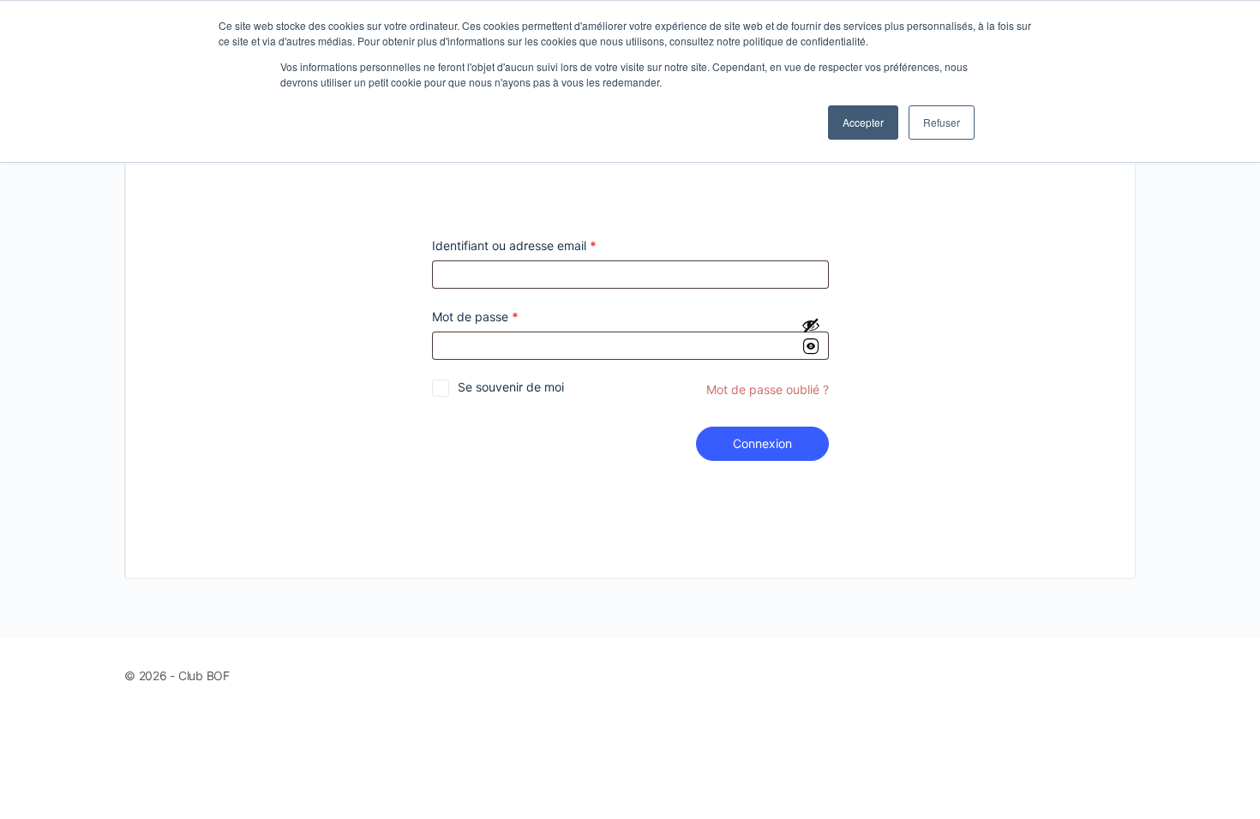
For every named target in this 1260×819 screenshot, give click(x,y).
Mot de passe (475, 316)
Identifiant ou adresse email (514, 245)
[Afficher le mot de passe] (810, 336)
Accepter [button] (863, 122)
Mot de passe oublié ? (767, 389)
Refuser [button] (941, 122)
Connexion (762, 443)
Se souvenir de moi (511, 387)
